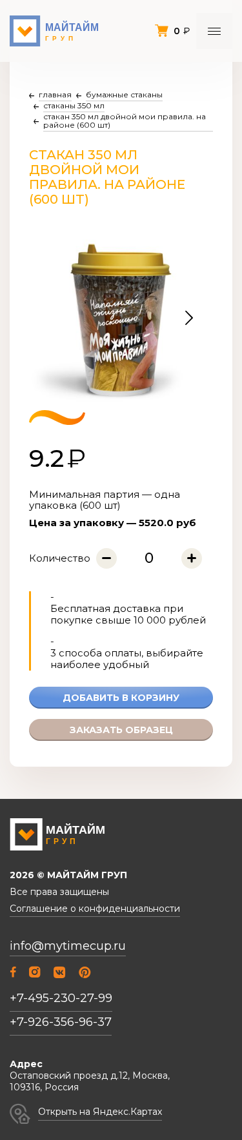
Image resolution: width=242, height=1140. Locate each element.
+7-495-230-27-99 (61, 998)
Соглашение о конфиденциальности (95, 908)
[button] (189, 318)
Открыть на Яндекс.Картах (100, 1111)
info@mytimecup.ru (68, 946)
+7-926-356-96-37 (61, 1022)
